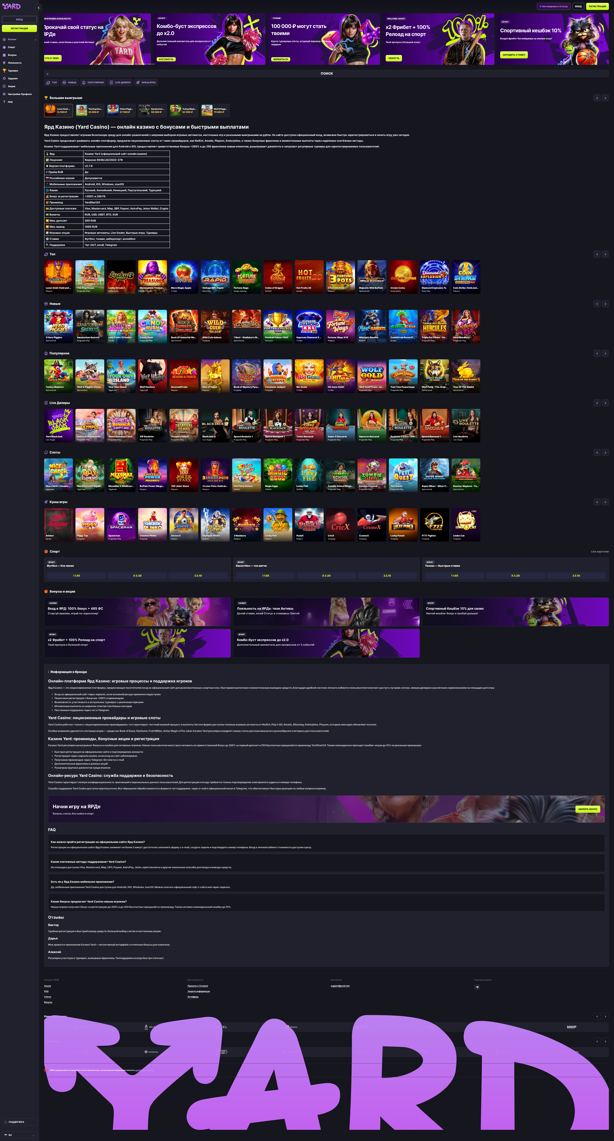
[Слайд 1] (98, 64)
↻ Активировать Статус (554, 6)
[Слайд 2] (107, 64)
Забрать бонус (588, 809)
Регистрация (19, 28)
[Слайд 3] (116, 64)
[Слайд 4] (129, 64)
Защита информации (199, 991)
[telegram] (477, 987)
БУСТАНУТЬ (166, 59)
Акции (47, 986)
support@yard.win (340, 986)
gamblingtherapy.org (144, 1070)
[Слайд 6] (151, 64)
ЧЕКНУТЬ (394, 58)
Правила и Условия (198, 986)
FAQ (46, 991)
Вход (19, 19)
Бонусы (48, 1002)
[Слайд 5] (142, 64)
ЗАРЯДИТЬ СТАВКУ (514, 54)
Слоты (47, 996)
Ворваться (281, 59)
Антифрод (193, 996)
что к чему (52, 58)
